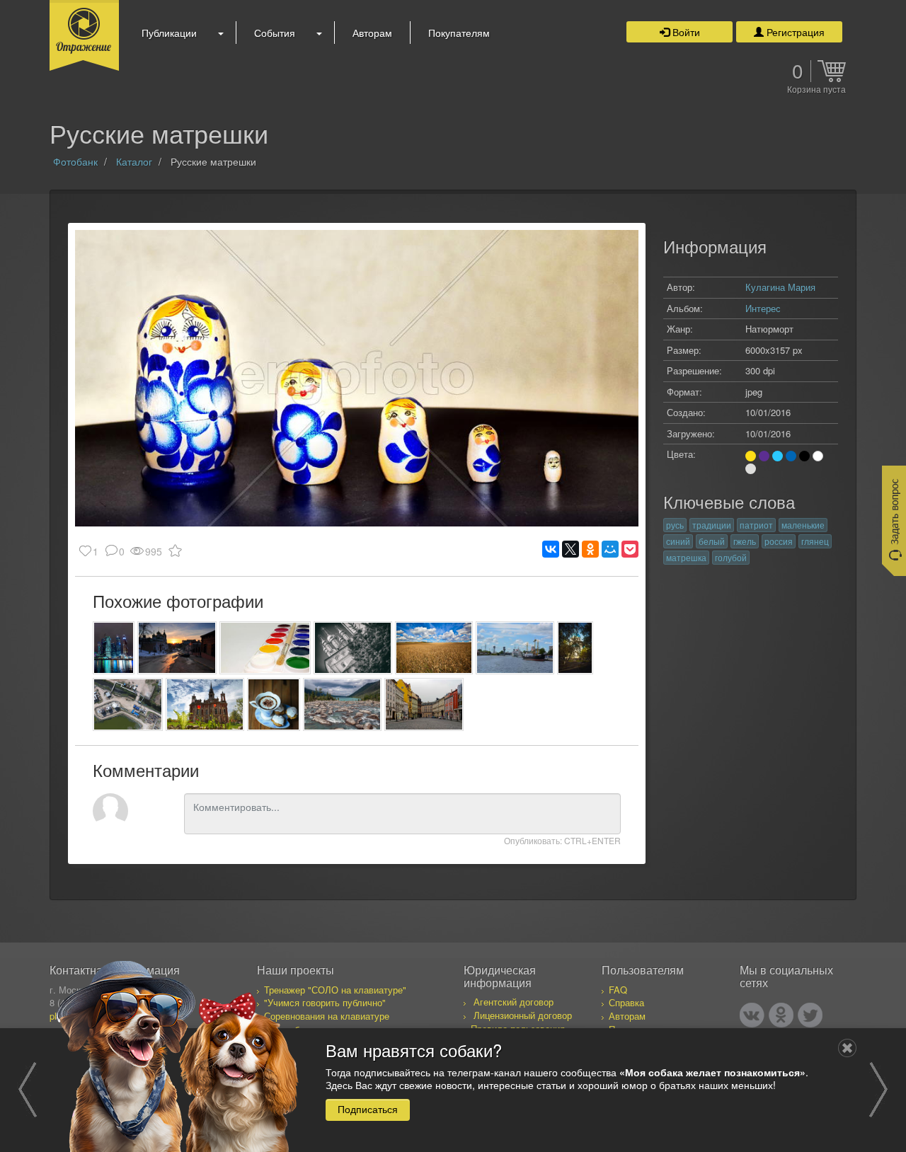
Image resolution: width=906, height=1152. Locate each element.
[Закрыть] (847, 1048)
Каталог (134, 161)
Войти (685, 32)
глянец (815, 541)
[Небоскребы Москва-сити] (113, 647)
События (274, 32)
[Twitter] (810, 1015)
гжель (744, 541)
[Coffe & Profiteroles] (273, 704)
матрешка (686, 557)
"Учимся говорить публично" (325, 1002)
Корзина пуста (816, 90)
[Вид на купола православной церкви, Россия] (353, 647)
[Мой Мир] (610, 549)
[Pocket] (629, 549)
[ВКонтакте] (550, 549)
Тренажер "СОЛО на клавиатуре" (335, 989)
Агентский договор (514, 1001)
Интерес (763, 308)
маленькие (803, 525)
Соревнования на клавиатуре (326, 1016)
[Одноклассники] (590, 549)
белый (712, 541)
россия (778, 541)
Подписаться (368, 1109)
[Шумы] (342, 704)
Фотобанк (75, 161)
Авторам (372, 32)
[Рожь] (434, 647)
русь (675, 525)
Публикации (169, 32)
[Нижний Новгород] (176, 647)
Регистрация (794, 32)
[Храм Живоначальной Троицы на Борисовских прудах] (575, 647)
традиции (711, 525)
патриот (756, 525)
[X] (570, 549)
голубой (731, 557)
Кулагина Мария (780, 287)
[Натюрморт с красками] (265, 647)
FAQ (618, 989)
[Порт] (515, 647)
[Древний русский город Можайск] (205, 704)
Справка (626, 1002)
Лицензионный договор (523, 1015)
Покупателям (459, 32)
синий (678, 541)
